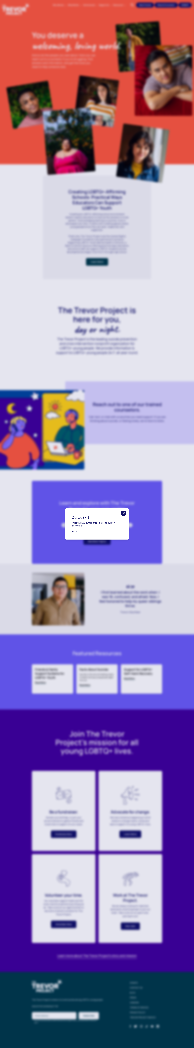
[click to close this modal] (123, 513)
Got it (75, 531)
